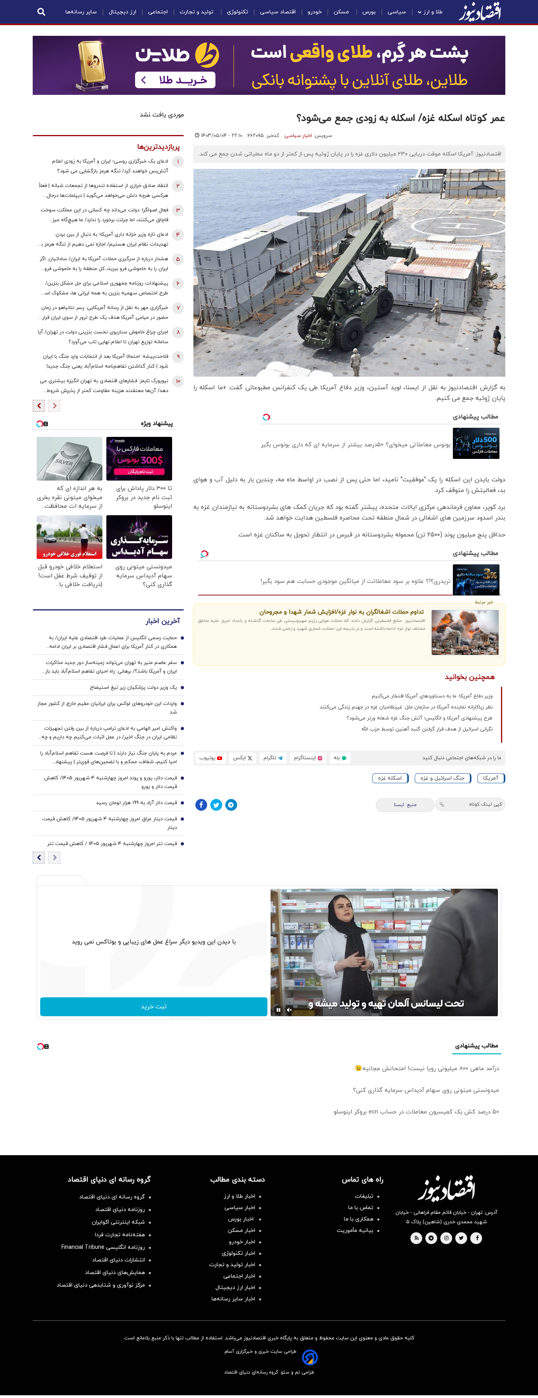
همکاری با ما (358, 1219)
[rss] (417, 1238)
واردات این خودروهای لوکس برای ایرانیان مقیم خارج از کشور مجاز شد (107, 708)
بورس (369, 12)
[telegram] (431, 1238)
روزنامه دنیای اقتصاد (120, 1209)
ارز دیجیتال (122, 12)
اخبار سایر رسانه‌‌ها (233, 1299)
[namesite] (479, 12)
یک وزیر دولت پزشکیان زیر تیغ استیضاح (133, 687)
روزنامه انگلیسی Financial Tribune (103, 1247)
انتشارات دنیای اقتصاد (118, 1260)
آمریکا (490, 778)
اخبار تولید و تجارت (232, 1265)
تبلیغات (364, 1196)
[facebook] (477, 1238)
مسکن (342, 12)
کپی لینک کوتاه (485, 804)
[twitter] (461, 1238)
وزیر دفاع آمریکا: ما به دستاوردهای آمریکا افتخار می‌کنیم (432, 696)
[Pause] (278, 1010)
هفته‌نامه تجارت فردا (120, 1235)
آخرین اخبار (162, 621)
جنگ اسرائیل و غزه (442, 778)
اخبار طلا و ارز (239, 1196)
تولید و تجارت (197, 12)
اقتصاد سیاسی (278, 12)
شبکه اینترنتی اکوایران (118, 1222)
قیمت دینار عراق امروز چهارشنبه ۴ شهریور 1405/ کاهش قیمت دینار (109, 823)
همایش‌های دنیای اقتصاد (115, 1272)
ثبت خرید (154, 1006)
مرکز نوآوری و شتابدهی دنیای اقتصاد (101, 1285)
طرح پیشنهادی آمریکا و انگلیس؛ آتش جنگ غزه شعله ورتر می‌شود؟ (420, 718)
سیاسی (397, 12)
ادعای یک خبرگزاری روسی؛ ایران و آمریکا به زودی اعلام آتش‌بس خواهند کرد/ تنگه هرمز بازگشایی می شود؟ (110, 166)
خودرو (315, 12)
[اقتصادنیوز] (446, 1188)
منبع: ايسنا (405, 805)
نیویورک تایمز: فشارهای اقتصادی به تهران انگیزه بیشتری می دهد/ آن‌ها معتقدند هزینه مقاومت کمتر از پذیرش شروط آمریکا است (104, 386)
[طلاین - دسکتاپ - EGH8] (269, 65)
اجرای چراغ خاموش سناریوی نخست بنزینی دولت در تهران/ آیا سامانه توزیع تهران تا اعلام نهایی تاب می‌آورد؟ (103, 337)
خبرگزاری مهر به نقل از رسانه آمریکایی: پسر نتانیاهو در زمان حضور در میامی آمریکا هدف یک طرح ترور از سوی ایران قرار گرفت (104, 313)
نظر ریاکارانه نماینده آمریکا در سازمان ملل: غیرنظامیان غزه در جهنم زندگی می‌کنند (406, 707)
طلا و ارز (433, 12)
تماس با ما (360, 1207)
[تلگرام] (231, 805)
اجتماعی (158, 12)
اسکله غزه (390, 778)
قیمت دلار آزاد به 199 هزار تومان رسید (136, 802)
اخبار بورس (241, 1219)
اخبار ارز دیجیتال (235, 1287)
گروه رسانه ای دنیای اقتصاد (112, 1197)
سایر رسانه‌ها (81, 12)
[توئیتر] (216, 805)
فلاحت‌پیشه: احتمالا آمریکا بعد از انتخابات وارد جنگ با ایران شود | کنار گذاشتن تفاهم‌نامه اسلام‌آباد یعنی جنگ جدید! (105, 361)
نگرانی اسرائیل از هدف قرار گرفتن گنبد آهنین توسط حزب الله (427, 729)
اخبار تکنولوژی (238, 1253)
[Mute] (289, 1010)
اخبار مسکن (241, 1230)
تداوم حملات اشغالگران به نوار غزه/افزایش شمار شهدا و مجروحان (342, 612)
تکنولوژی (237, 12)
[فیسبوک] (201, 805)
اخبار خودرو (242, 1242)
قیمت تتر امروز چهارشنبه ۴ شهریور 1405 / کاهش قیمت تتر (112, 843)
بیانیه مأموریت (355, 1230)
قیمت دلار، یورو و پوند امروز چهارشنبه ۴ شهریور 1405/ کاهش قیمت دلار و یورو (110, 782)
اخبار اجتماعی (239, 1276)
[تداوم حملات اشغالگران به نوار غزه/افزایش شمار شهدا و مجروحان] (465, 632)
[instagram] (446, 1238)
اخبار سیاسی (298, 135)
